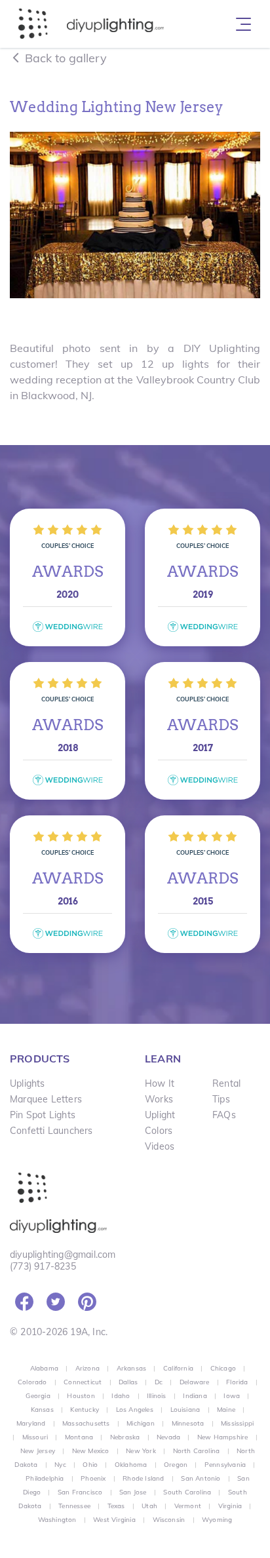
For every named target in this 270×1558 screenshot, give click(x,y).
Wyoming (217, 1519)
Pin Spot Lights (42, 1115)
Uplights (27, 1083)
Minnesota (188, 1423)
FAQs (224, 1115)
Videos (159, 1146)
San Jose (133, 1492)
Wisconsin (169, 1519)
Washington (57, 1519)
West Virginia (114, 1519)
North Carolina (196, 1451)
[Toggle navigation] (243, 24)
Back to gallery (64, 58)
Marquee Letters (46, 1099)
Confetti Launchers (51, 1131)
